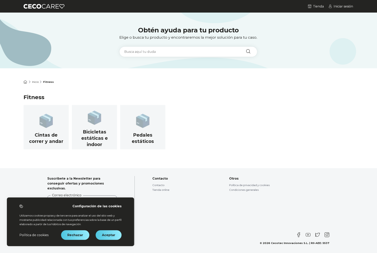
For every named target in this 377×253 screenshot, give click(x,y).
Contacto (158, 185)
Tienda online (160, 189)
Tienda (318, 6)
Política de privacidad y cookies (249, 185)
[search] (188, 52)
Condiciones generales (244, 189)
